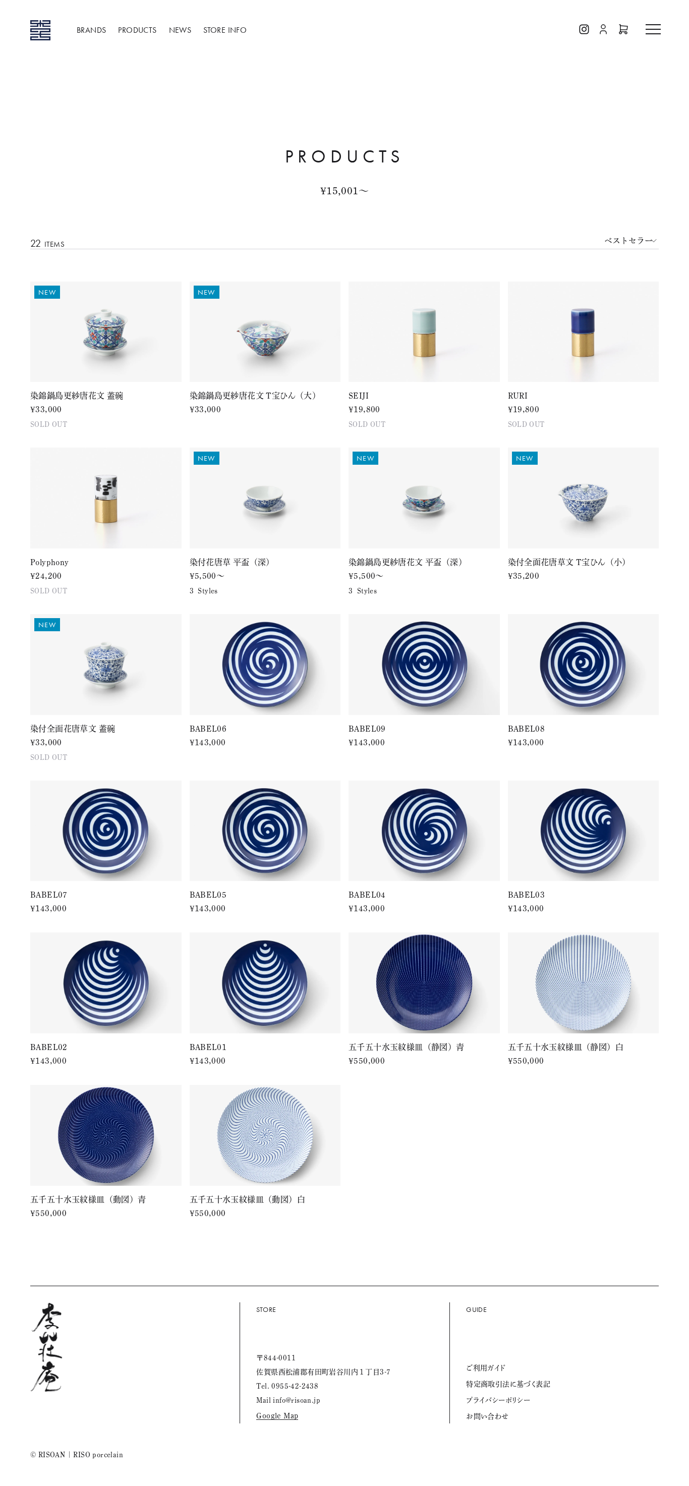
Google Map (277, 1415)
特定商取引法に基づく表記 (508, 1384)
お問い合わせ (487, 1416)
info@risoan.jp (296, 1400)
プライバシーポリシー (498, 1400)
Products (137, 30)
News (180, 30)
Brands (91, 30)
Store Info (225, 30)
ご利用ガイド (485, 1367)
